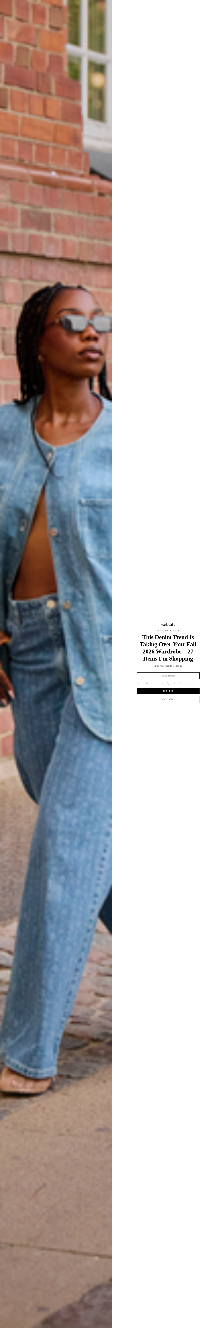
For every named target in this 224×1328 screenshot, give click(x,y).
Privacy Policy (191, 683)
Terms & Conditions (176, 683)
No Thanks (168, 699)
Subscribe (168, 691)
